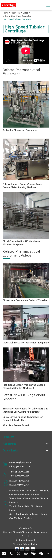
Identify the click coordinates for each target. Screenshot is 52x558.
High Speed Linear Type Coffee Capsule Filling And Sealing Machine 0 (24, 386)
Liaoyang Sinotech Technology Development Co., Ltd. (25, 534)
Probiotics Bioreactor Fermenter (20, 130)
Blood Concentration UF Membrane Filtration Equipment (21, 243)
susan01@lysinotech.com (22, 462)
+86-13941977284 (19, 475)
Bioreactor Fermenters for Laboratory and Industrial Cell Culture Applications (25, 410)
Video (25, 13)
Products (8, 436)
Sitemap (17, 544)
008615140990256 (19, 481)
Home (5, 13)
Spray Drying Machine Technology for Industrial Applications (23, 418)
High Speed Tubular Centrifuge (17, 19)
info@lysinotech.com (20, 466)
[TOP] (48, 553)
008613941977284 (19, 485)
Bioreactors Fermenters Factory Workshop (25, 300)
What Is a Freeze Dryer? (16, 425)
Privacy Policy (30, 544)
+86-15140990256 (19, 472)
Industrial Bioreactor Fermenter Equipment (26, 342)
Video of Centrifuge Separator (17, 16)
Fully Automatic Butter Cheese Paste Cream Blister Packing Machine (22, 186)
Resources (15, 13)
